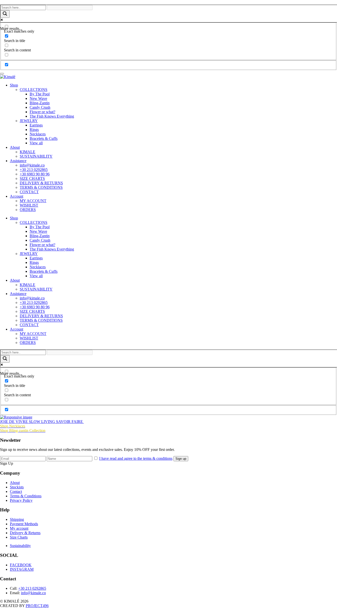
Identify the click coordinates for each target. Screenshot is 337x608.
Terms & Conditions (25, 496)
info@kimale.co (32, 165)
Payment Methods (24, 524)
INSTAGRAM (22, 569)
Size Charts (19, 537)
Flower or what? (42, 112)
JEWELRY (29, 121)
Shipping (17, 519)
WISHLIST (29, 205)
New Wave (38, 98)
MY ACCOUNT (33, 201)
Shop (14, 85)
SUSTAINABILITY (36, 156)
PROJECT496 (37, 606)
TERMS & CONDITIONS (41, 187)
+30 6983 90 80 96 (35, 174)
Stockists (17, 487)
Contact (16, 491)
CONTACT (29, 192)
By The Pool (40, 94)
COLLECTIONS (33, 89)
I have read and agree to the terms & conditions (135, 458)
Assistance (18, 161)
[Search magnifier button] (5, 14)
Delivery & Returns (25, 533)
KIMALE (27, 152)
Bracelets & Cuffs (43, 138)
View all (36, 143)
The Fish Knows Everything (52, 116)
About (15, 147)
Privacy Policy (21, 500)
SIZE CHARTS (32, 178)
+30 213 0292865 (34, 170)
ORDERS (28, 210)
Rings (34, 129)
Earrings (36, 125)
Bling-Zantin (40, 103)
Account (16, 196)
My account (19, 528)
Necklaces (38, 134)
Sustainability (20, 546)
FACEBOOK (21, 565)
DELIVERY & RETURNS (41, 183)
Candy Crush (40, 107)
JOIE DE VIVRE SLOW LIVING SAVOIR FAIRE (42, 421)
